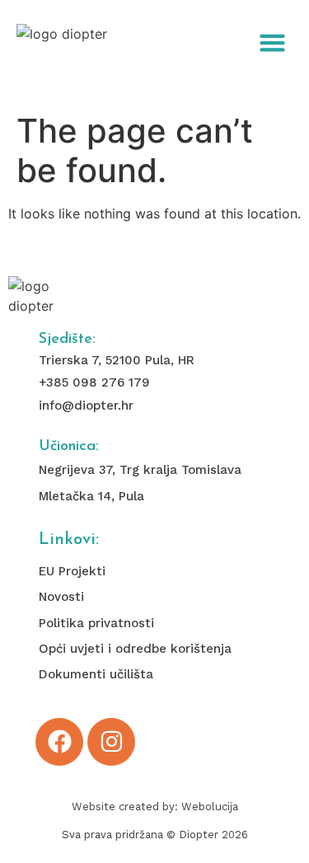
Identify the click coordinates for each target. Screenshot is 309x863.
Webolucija (209, 806)
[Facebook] (59, 742)
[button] (272, 42)
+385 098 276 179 (94, 382)
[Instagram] (111, 742)
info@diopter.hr (86, 405)
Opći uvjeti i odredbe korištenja (135, 648)
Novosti (61, 596)
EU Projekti (72, 571)
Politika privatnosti (96, 623)
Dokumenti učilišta (96, 674)
